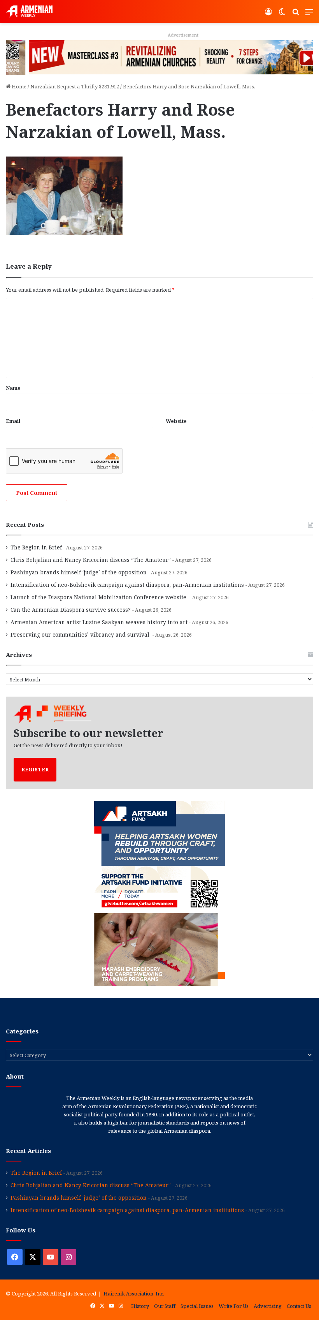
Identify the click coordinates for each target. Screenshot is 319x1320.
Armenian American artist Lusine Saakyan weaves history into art (99, 622)
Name (13, 387)
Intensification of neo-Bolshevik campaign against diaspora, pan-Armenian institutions (127, 584)
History (140, 1305)
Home (18, 86)
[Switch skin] (282, 14)
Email (13, 420)
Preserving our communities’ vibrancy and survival (81, 634)
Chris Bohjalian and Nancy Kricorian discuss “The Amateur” (91, 559)
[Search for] (296, 14)
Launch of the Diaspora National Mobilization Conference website (99, 597)
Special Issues (197, 1305)
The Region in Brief (36, 547)
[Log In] (268, 14)
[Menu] (309, 14)
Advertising (268, 1305)
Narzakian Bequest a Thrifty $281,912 (74, 86)
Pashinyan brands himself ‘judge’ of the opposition (79, 572)
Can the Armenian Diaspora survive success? (71, 609)
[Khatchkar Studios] (159, 56)
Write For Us (234, 1305)
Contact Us (299, 1305)
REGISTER (35, 769)
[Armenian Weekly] (29, 11)
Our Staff (164, 1305)
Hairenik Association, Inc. (133, 1293)
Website (176, 420)
